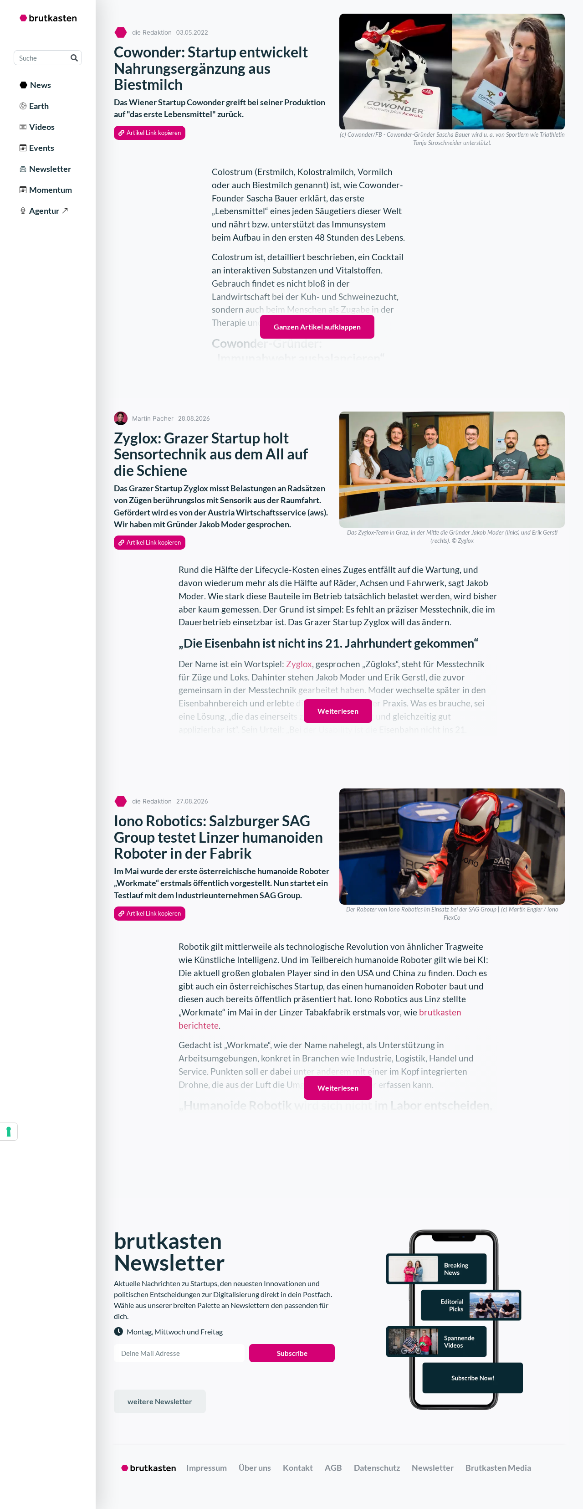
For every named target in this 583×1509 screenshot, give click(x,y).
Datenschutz (377, 1468)
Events (40, 148)
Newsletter (48, 169)
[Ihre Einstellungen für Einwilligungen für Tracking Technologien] (8, 1131)
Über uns (255, 1468)
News (39, 85)
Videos (40, 127)
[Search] (74, 58)
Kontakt (298, 1468)
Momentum (49, 190)
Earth (37, 106)
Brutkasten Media (498, 1468)
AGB (333, 1468)
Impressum (206, 1468)
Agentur (42, 211)
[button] (149, 133)
